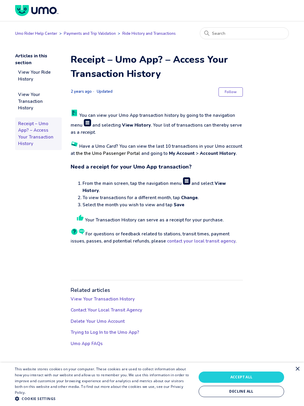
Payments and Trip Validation (90, 33)
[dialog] (152, 384)
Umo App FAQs (87, 344)
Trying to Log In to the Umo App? (105, 332)
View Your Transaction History (30, 101)
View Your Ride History (34, 75)
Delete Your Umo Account (98, 321)
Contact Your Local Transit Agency (106, 310)
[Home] (36, 10)
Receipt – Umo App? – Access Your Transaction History (35, 134)
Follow (231, 91)
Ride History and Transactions (149, 33)
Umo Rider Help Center (36, 33)
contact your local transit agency (201, 241)
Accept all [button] (241, 377)
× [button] (297, 369)
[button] (103, 399)
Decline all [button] (241, 391)
